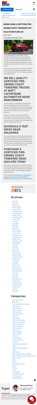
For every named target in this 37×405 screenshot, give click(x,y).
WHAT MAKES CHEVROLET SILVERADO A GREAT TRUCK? (8, 15)
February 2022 (16, 279)
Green (14, 350)
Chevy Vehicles (16, 338)
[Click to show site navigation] (34, 9)
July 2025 (15, 221)
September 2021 (17, 285)
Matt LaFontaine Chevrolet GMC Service (24, 356)
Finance (14, 342)
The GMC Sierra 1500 (18, 374)
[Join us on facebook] (16, 190)
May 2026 (15, 201)
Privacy (25, 395)
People (14, 362)
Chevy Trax (15, 336)
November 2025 (17, 213)
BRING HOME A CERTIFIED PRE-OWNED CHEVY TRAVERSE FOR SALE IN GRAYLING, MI (17, 28)
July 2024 (15, 245)
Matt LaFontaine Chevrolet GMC (21, 354)
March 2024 (15, 251)
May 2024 (15, 247)
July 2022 (15, 273)
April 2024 (15, 249)
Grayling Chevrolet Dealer (19, 348)
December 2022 (17, 269)
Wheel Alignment (17, 378)
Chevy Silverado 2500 (18, 322)
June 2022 (15, 275)
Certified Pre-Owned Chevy (15, 175)
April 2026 (15, 203)
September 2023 (17, 257)
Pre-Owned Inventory (16, 178)
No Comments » (27, 178)
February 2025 (16, 231)
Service (14, 368)
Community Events (17, 340)
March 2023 (15, 265)
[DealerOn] (6, 393)
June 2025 (15, 223)
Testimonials (16, 372)
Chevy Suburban (17, 328)
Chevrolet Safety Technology (20, 304)
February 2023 (16, 267)
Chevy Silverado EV (18, 324)
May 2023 (15, 263)
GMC (13, 346)
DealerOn (14, 395)
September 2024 (17, 241)
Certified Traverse (23, 177)
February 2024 (16, 253)
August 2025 (16, 219)
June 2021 (15, 291)
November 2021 (17, 283)
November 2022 (17, 271)
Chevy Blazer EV (17, 308)
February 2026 (16, 207)
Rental (14, 366)
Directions (19, 9)
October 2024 (16, 239)
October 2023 (16, 255)
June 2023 (15, 261)
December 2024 (17, 235)
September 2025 (17, 217)
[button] (7, 9)
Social (14, 370)
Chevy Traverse (10, 55)
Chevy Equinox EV (17, 314)
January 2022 (16, 281)
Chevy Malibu (16, 318)
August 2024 (16, 243)
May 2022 (15, 277)
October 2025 (16, 215)
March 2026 (15, 205)
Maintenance (16, 352)
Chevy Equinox (16, 312)
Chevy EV (15, 316)
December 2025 (17, 211)
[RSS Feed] (13, 190)
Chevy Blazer (16, 306)
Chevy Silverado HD (18, 326)
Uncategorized (16, 376)
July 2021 (15, 289)
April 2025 (15, 227)
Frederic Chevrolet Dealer (20, 344)
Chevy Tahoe (16, 330)
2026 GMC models (17, 300)
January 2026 (16, 209)
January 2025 (16, 233)
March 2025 (15, 229)
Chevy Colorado (17, 310)
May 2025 (15, 225)
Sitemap (20, 395)
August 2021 (16, 287)
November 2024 (17, 237)
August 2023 (16, 259)
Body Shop (15, 302)
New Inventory (16, 358)
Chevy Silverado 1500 (18, 320)
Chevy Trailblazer (17, 332)
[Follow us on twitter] (19, 190)
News (14, 360)
